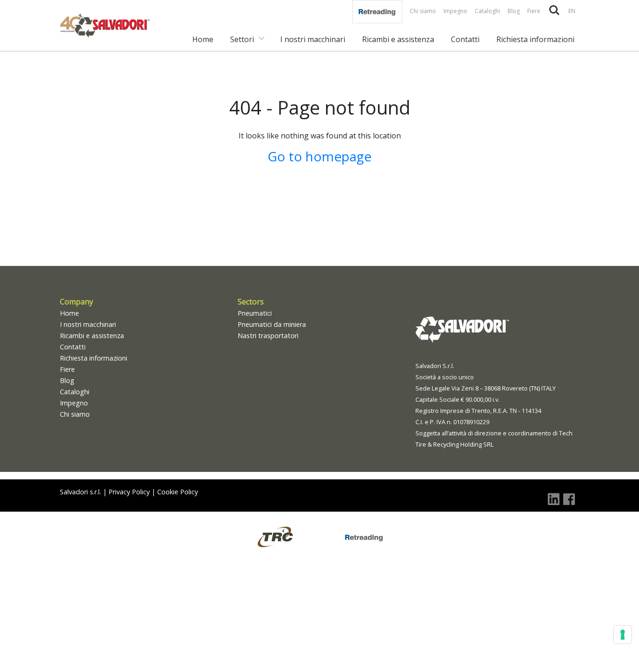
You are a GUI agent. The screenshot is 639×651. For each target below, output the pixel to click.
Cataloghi (487, 11)
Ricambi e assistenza (398, 39)
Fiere (533, 11)
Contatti (465, 39)
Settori (242, 39)
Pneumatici (255, 313)
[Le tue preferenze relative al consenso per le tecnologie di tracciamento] (623, 635)
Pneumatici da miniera (272, 324)
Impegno (455, 11)
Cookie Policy (177, 491)
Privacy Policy (129, 491)
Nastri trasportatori (268, 335)
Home (202, 39)
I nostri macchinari (312, 39)
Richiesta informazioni (535, 39)
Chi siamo (423, 11)
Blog (514, 11)
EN (571, 11)
